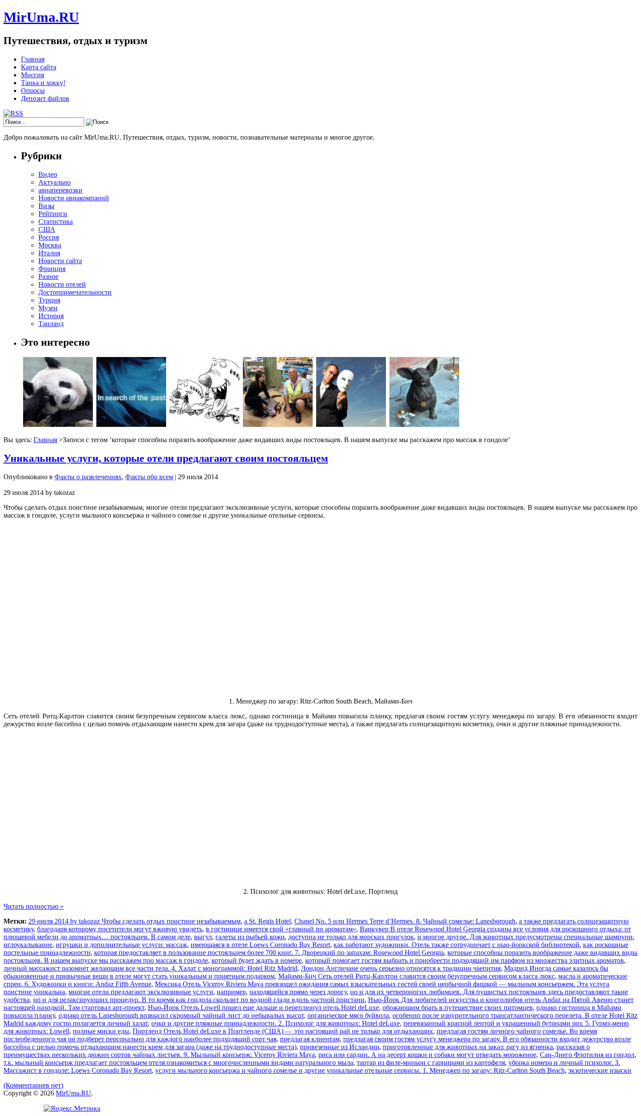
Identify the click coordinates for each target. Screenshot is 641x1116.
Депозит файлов (45, 98)
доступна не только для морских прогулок (351, 937)
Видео (47, 174)
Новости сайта (60, 260)
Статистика (55, 221)
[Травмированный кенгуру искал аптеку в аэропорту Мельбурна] (278, 424)
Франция (51, 268)
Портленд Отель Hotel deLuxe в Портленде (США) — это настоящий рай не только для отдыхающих (283, 1031)
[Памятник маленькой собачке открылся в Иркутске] (424, 424)
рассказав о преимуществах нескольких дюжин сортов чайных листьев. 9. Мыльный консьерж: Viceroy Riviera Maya (296, 1050)
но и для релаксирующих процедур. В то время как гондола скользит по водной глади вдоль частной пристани (199, 999)
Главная (32, 59)
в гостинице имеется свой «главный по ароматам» (281, 929)
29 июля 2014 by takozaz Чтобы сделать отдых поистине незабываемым (134, 921)
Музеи (48, 308)
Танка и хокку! (43, 82)
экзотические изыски (599, 1070)
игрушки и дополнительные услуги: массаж (121, 944)
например (231, 992)
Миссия (32, 75)
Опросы (33, 90)
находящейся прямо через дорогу (298, 992)
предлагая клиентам (310, 1039)
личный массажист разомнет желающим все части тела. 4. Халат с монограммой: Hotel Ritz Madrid (150, 968)
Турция (49, 300)
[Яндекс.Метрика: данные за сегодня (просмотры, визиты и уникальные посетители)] (72, 1109)
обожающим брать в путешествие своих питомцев (457, 1007)
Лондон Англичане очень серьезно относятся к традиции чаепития (401, 968)
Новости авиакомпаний (73, 198)
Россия (48, 237)
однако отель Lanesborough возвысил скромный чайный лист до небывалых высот (181, 1015)
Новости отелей (62, 284)
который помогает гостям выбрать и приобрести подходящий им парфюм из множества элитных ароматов (464, 960)
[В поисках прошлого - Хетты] (131, 424)
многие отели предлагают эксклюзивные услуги (140, 992)
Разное (48, 276)
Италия (49, 253)
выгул (203, 937)
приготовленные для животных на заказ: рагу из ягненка (468, 1047)
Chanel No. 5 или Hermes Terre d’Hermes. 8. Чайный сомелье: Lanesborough (404, 921)
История (51, 315)
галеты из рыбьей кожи (250, 937)
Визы (46, 205)
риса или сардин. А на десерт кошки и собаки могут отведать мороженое (427, 1054)
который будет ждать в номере (256, 960)
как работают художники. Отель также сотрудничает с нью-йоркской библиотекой (457, 944)
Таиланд (51, 323)
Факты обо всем (149, 477)
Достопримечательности (75, 292)
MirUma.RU (41, 17)
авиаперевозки (60, 190)
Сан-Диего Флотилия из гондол (587, 1054)
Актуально (54, 182)
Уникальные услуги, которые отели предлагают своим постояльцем (165, 458)
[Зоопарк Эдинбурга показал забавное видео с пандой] (58, 424)
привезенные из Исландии (339, 1047)
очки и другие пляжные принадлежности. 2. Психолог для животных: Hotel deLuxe (275, 1023)
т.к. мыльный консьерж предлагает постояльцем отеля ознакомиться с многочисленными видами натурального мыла (178, 1062)
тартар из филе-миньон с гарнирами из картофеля (431, 1062)
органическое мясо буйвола (348, 1015)
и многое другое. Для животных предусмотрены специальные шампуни (525, 937)
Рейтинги (52, 213)
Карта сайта (38, 67)
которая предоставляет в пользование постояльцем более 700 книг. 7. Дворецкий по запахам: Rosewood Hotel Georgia (269, 952)
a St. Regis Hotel (267, 921)
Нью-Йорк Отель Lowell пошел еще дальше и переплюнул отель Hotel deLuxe (263, 1007)
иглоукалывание (27, 944)
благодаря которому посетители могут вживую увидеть (119, 929)
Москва (49, 245)
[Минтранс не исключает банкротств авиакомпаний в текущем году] (204, 424)
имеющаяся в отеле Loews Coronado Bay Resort (260, 944)
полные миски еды (101, 1031)
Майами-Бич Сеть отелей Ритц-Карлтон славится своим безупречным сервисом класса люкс (416, 976)
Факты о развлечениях (88, 477)
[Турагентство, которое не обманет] (351, 424)
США (46, 229)
